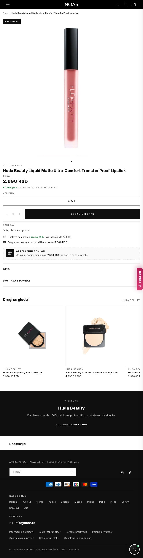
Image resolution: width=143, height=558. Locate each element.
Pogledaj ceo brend (71, 424)
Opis (5, 230)
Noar (5, 13)
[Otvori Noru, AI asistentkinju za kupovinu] (134, 549)
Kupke (52, 501)
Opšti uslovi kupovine (21, 538)
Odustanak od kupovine (77, 538)
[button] (8, 4)
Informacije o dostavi (21, 531)
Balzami (13, 501)
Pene (102, 501)
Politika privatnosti (102, 531)
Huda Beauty (13, 165)
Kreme (40, 501)
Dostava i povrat (20, 230)
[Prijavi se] (72, 472)
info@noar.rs (25, 523)
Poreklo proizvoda (76, 531)
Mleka (90, 501)
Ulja (26, 508)
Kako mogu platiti (49, 538)
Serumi (126, 501)
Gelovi (27, 501)
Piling (113, 501)
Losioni (65, 501)
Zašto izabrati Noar (50, 531)
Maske (78, 501)
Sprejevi (14, 508)
